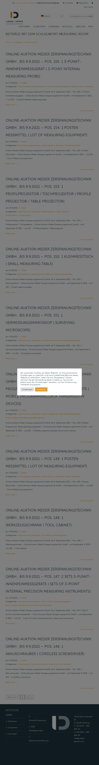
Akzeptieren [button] (41, 389)
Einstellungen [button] (27, 389)
